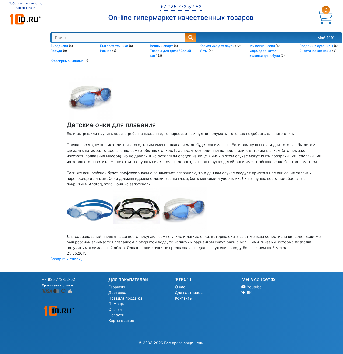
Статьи (115, 309)
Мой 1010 (326, 37)
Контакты (183, 298)
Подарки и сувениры (316, 46)
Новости (116, 315)
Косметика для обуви (217, 46)
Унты (204, 51)
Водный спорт (162, 46)
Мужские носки (262, 46)
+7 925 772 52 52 (181, 7)
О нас (180, 287)
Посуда (56, 51)
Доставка (117, 292)
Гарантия (116, 287)
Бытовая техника (114, 46)
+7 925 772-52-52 (58, 279)
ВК (249, 292)
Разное (106, 51)
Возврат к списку (66, 258)
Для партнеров (189, 292)
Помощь (116, 303)
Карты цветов (121, 320)
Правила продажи (125, 298)
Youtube (254, 287)
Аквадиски (59, 46)
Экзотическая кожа (315, 51)
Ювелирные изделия (67, 61)
